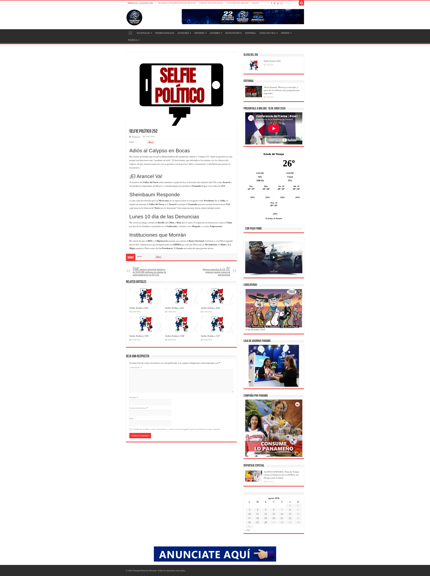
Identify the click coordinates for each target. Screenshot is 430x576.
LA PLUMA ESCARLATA (237, 3)
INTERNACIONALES (164, 33)
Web (131, 418)
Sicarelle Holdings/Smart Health (177, 3)
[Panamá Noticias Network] (134, 17)
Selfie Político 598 (174, 336)
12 (266, 514)
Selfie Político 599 (138, 336)
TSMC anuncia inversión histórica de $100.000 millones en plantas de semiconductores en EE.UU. (149, 271)
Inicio (130, 32)
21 (282, 518)
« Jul (247, 530)
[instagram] (281, 3)
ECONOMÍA (183, 33)
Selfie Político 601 (174, 307)
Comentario (135, 367)
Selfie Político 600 (210, 307)
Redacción (136, 137)
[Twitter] (274, 3)
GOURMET (215, 33)
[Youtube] (278, 3)
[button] (250, 257)
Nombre (133, 397)
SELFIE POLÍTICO (233, 33)
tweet (131, 142)
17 (249, 518)
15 (290, 514)
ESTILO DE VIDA (267, 33)
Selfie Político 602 (138, 307)
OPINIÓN (285, 33)
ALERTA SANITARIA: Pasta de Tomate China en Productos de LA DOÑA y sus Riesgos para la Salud (281, 475)
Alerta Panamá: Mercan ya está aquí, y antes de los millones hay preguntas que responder (282, 90)
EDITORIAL (250, 33)
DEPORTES (199, 33)
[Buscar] (301, 3)
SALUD (255, 3)
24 (249, 522)
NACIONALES (143, 33)
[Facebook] (271, 3)
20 (274, 518)
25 (257, 522)
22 (290, 518)
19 (266, 518)
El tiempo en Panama (274, 218)
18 (257, 518)
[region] (273, 258)
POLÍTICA (132, 40)
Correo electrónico (138, 408)
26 (266, 522)
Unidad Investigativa (211, 3)
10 (249, 514)
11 (257, 514)
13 (274, 514)
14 (282, 514)
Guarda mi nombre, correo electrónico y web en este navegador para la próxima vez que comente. (177, 429)
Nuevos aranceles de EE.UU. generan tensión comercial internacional (216, 271)
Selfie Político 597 (210, 336)
